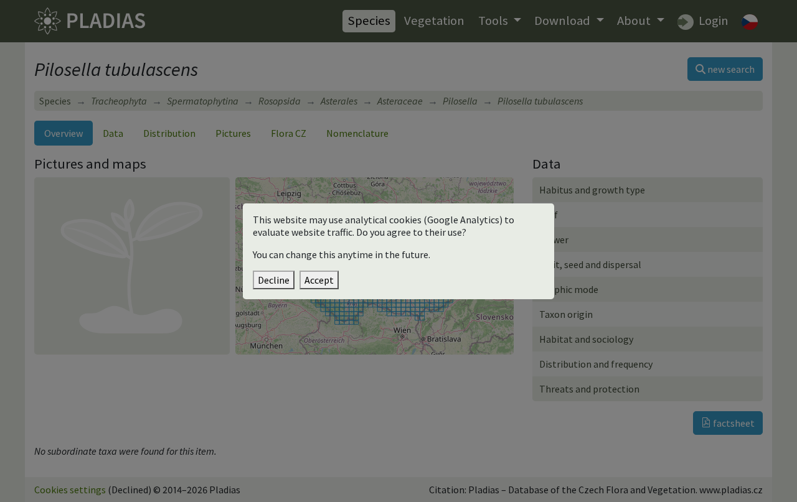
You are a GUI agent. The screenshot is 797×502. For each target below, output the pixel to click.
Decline (274, 280)
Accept (319, 280)
